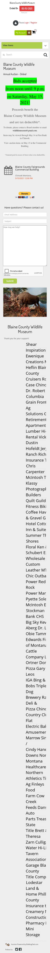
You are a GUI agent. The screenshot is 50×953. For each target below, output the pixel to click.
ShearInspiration (28, 347)
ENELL (43, 604)
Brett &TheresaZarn (30, 836)
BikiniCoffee (31, 509)
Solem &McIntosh (33, 602)
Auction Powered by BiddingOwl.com (24, 944)
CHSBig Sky (28, 619)
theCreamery (31, 908)
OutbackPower (31, 578)
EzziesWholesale (33, 555)
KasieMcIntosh (33, 474)
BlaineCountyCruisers (30, 373)
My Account (21, 32)
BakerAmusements (31, 729)
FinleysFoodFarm (28, 790)
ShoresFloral (25, 544)
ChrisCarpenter (28, 468)
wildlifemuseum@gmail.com (25, 130)
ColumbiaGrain (28, 399)
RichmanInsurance (33, 457)
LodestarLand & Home (27, 888)
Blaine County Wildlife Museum (22, 2)
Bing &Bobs (28, 683)
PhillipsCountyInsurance (31, 900)
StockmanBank (28, 613)
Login (26, 22)
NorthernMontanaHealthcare (34, 761)
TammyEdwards (30, 636)
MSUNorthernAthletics (34, 772)
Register (34, 22)
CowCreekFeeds (28, 801)
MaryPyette (30, 596)
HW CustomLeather (32, 564)
